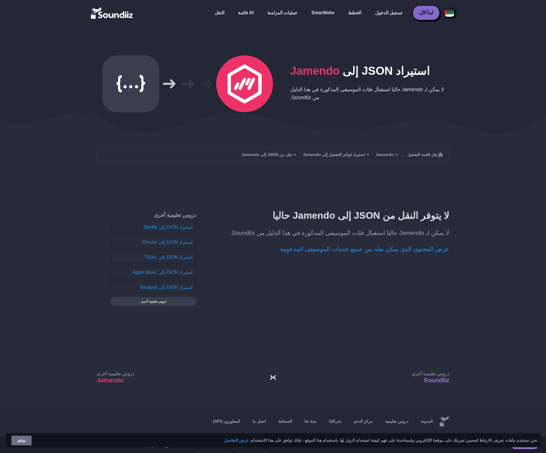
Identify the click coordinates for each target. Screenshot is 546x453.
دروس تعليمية (396, 421)
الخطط (354, 12)
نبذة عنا (311, 421)
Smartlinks (322, 12)
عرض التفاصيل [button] (236, 440)
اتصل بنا (259, 421)
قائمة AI (246, 12)
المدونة (427, 421)
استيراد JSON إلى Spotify (168, 227)
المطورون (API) (226, 421)
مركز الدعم (363, 421)
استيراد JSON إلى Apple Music (162, 272)
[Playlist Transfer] (112, 12)
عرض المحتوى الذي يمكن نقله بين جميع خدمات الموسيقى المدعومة (364, 249)
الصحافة (285, 421)
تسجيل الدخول (388, 12)
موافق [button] (21, 440)
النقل (219, 12)
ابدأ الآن (426, 12)
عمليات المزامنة (282, 12)
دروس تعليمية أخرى (153, 301)
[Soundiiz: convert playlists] (444, 421)
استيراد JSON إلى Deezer (167, 242)
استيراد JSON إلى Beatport (166, 287)
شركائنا (335, 421)
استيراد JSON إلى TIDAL (168, 257)
